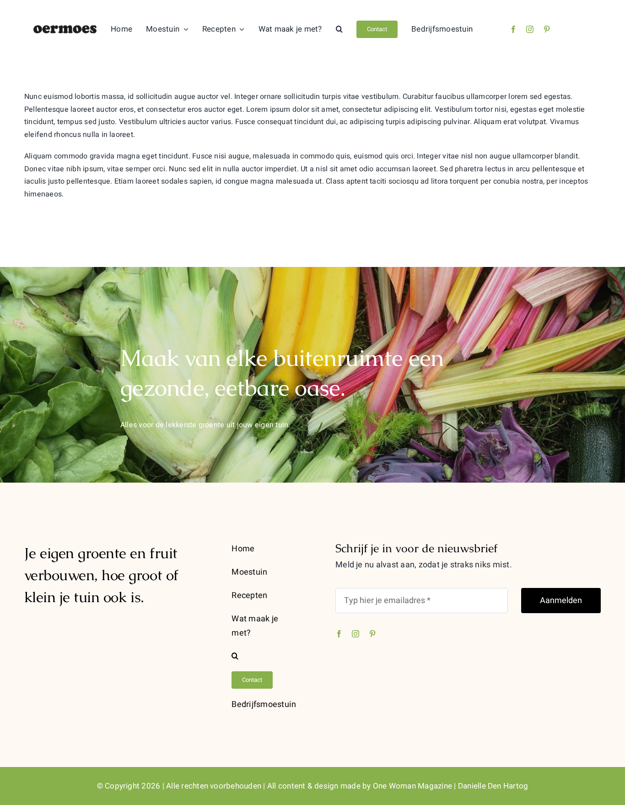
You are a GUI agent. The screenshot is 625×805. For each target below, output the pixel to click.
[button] (339, 29)
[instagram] (529, 29)
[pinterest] (546, 29)
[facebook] (513, 29)
